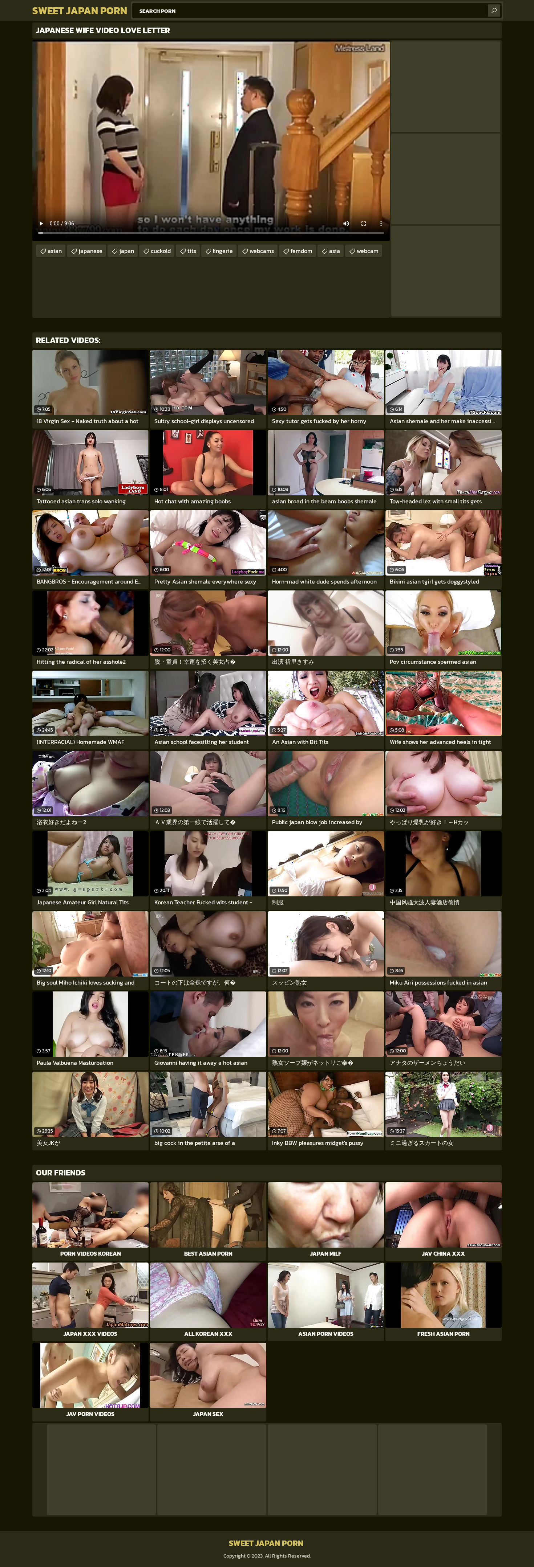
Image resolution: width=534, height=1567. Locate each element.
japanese (90, 250)
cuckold (161, 250)
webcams (262, 250)
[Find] (494, 10)
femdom (301, 250)
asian (55, 250)
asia (334, 250)
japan (126, 250)
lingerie (223, 250)
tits (191, 250)
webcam (368, 250)
